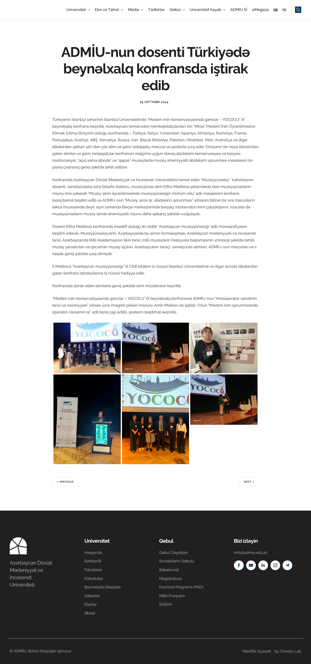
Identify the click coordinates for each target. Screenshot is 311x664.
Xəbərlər (92, 595)
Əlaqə (90, 613)
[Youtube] (251, 565)
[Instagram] (275, 565)
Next (247, 481)
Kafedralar (94, 578)
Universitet (76, 10)
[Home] (24, 9)
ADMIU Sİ (238, 10)
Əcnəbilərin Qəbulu (176, 561)
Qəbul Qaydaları (173, 552)
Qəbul (175, 10)
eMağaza (260, 10)
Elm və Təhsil (107, 10)
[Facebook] (239, 565)
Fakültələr (94, 569)
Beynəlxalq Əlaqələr (103, 587)
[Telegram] (287, 565)
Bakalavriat (169, 569)
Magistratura (170, 578)
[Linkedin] (263, 565)
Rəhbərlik (93, 561)
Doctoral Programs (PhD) (181, 587)
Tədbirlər (156, 10)
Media (133, 10)
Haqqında (93, 552)
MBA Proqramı (172, 595)
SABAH (165, 604)
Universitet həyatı (205, 10)
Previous (67, 481)
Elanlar (91, 604)
